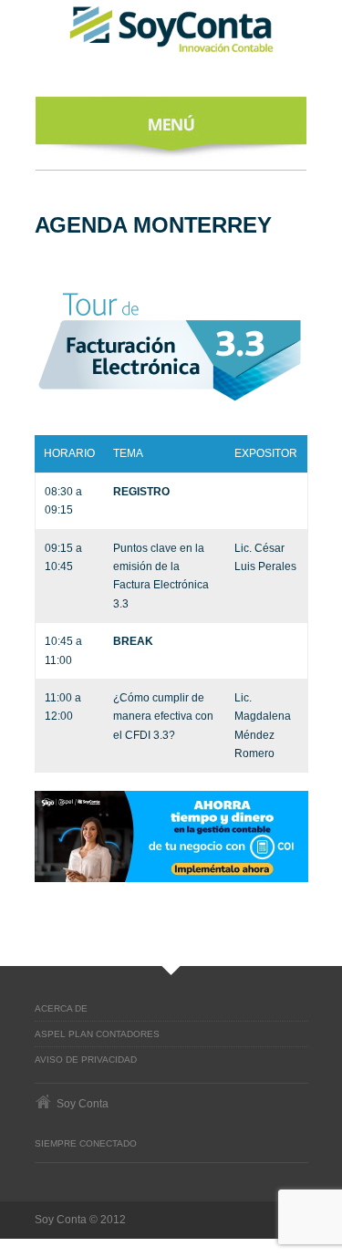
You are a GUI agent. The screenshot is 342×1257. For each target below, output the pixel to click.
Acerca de (61, 1008)
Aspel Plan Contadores (97, 1034)
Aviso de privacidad (86, 1059)
